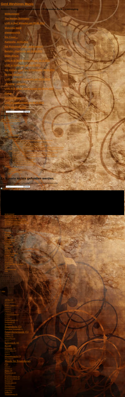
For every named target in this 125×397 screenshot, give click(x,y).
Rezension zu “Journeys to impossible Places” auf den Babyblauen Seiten (35, 152)
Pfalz (8, 370)
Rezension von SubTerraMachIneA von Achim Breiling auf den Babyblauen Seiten (38, 147)
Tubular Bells (8, 390)
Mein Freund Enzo (10, 217)
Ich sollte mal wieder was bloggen (15, 219)
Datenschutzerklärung (15, 172)
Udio (6, 271)
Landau (7, 352)
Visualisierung (11, 394)
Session (9, 381)
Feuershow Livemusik (14, 329)
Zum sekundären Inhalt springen (11, 121)
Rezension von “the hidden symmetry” (24, 163)
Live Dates (8, 257)
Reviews (7, 266)
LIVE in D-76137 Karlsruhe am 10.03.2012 (27, 79)
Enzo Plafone (8, 324)
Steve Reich (8, 384)
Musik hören (8, 128)
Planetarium (10, 373)
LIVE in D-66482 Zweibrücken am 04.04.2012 (29, 88)
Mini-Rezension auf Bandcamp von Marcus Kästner (28, 145)
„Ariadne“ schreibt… (16, 84)
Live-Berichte (9, 259)
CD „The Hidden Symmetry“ (18, 158)
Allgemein (8, 232)
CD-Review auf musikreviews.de (22, 161)
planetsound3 (12, 32)
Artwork (7, 234)
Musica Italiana (9, 358)
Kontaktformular (14, 168)
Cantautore (8, 236)
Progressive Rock (12, 377)
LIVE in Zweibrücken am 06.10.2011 (24, 102)
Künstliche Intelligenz (11, 253)
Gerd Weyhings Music (17, 4)
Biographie (8, 126)
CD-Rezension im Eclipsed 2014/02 (23, 165)
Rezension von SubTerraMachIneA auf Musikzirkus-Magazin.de (32, 140)
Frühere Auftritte (14, 135)
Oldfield (7, 366)
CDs (6, 137)
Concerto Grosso (10, 239)
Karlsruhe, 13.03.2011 (16, 42)
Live (6, 131)
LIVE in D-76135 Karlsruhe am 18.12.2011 (27, 60)
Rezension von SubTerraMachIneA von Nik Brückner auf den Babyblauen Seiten (37, 149)
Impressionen (9, 246)
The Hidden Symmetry (17, 18)
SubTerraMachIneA (15, 138)
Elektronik (10, 322)
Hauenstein (10, 339)
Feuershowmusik (16, 331)
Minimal (7, 354)
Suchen (3, 111)
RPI (6, 267)
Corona (7, 316)
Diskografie (12, 129)
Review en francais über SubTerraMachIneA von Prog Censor (31, 144)
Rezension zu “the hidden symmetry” (23, 159)
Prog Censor (8, 374)
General (7, 245)
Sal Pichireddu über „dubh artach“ (24, 46)
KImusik (10, 348)
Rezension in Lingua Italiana (21, 142)
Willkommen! (12, 13)
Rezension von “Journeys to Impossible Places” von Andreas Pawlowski (34, 156)
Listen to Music (9, 255)
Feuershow (8, 243)
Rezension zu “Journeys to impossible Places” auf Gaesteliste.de (32, 154)
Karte (10, 133)
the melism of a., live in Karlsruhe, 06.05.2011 (30, 70)
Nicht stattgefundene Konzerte (14, 264)
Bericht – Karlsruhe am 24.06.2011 (23, 51)
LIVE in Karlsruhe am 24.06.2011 (22, 65)
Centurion (8, 309)
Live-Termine (9, 260)
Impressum (12, 170)
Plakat (8, 93)
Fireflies (9, 334)
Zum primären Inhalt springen (10, 119)
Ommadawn (8, 368)
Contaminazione (10, 216)
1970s (9, 299)
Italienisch (8, 250)
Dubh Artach (12, 56)
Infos (6, 248)
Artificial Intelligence (10, 302)
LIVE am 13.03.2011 (15, 107)
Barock (7, 303)
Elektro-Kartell (11, 320)
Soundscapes (10, 383)
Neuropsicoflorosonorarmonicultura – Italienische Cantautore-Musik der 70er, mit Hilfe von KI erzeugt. (17, 222)
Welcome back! (13, 28)
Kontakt (7, 166)
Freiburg (9, 336)
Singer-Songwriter (10, 269)
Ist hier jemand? (14, 74)
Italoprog (7, 252)
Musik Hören (9, 262)
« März (3, 291)
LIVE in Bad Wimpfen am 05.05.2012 (25, 23)
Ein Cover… (11, 37)
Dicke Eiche (8, 318)
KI (8, 345)
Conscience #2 (13, 98)
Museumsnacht (13, 356)
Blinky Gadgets (11, 305)
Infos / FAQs (9, 124)
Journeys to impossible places (18, 151)
